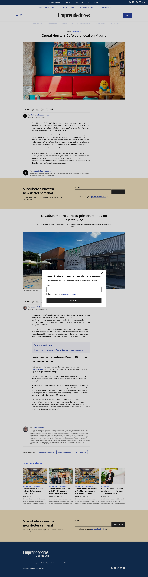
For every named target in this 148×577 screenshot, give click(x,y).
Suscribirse (74, 300)
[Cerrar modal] (102, 272)
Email (49, 285)
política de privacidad (69, 294)
